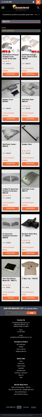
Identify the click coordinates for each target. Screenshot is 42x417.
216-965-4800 (8, 2)
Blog (21, 377)
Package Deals (21, 370)
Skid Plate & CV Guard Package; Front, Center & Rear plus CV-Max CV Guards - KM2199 (10, 57)
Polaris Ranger (21, 366)
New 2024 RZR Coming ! (21, 394)
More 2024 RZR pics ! (21, 392)
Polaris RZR (21, 363)
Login (18, 349)
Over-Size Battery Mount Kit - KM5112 (10, 279)
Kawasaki (21, 368)
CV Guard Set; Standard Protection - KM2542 (10, 236)
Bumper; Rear (27, 144)
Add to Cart (11, 297)
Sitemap (30, 415)
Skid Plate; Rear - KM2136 (28, 100)
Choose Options (11, 74)
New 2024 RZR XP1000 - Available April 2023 (21, 389)
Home (21, 361)
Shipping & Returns (21, 351)
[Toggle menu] (3, 7)
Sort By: (4, 27)
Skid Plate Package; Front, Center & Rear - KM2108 (30, 57)
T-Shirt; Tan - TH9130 (29, 279)
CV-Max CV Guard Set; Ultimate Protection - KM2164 (10, 191)
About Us (21, 375)
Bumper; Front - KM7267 (8, 100)
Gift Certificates (21, 344)
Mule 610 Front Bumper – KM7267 (21, 387)
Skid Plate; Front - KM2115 (28, 190)
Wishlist (21, 346)
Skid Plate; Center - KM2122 (10, 145)
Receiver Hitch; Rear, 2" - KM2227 (29, 235)
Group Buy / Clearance (21, 373)
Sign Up (23, 349)
